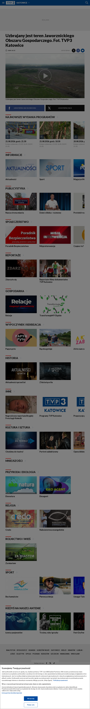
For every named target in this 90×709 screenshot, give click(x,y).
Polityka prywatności (60, 680)
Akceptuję (30, 698)
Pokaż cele (30, 705)
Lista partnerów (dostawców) (12, 693)
